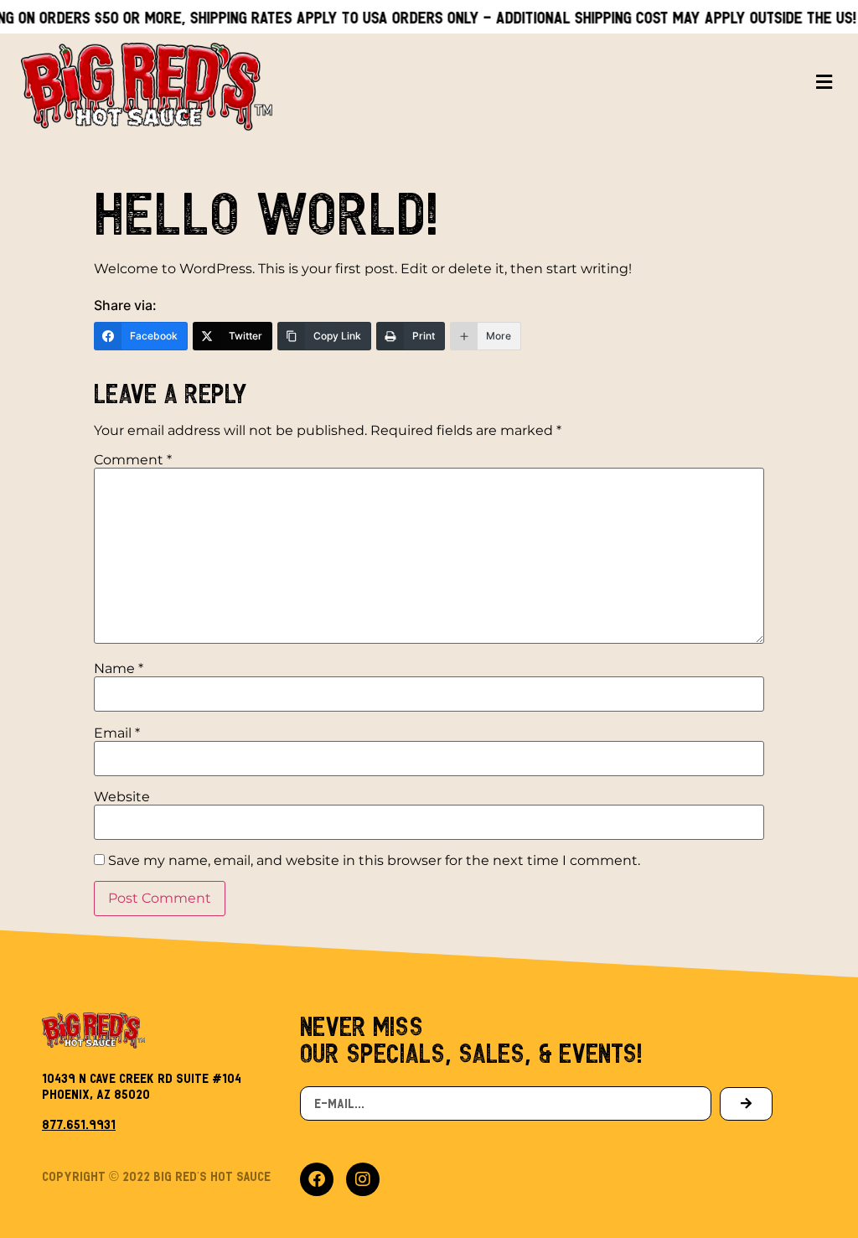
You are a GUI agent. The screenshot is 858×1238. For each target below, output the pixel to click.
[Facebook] (316, 1179)
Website (122, 797)
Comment (133, 460)
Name (118, 669)
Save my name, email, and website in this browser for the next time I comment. (374, 861)
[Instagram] (363, 1179)
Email (117, 733)
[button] (824, 82)
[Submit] (746, 1104)
